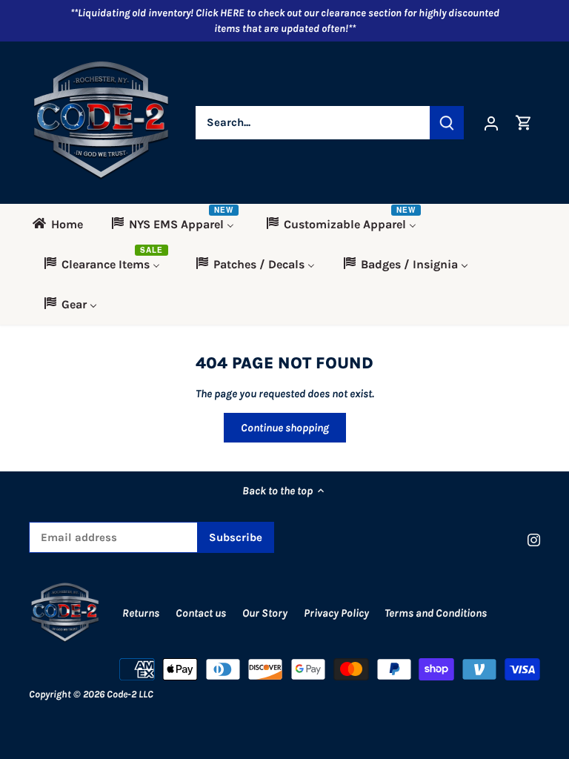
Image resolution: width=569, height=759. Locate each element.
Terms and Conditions (436, 613)
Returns (140, 613)
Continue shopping (285, 427)
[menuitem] (62, 224)
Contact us (201, 613)
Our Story (264, 613)
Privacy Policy (337, 613)
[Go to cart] (524, 122)
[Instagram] (534, 539)
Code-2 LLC (130, 694)
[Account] (491, 122)
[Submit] (447, 122)
